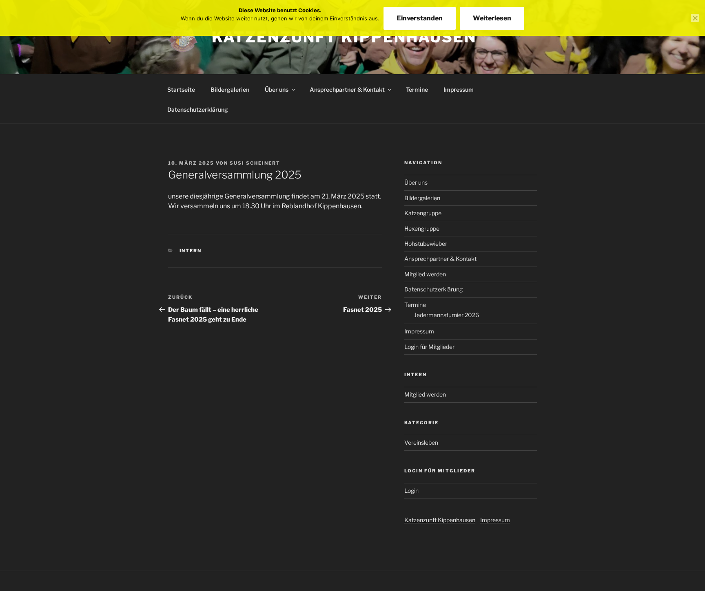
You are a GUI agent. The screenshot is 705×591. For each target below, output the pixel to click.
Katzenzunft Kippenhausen (344, 37)
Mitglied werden (425, 274)
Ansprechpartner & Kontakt (347, 89)
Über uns (276, 89)
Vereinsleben (421, 442)
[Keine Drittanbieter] (695, 18)
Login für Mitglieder (429, 346)
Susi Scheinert (255, 163)
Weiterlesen (492, 18)
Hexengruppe (421, 228)
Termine (417, 89)
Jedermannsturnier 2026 (446, 314)
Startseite (181, 89)
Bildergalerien (230, 89)
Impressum (458, 89)
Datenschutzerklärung (197, 109)
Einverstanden (420, 18)
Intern (191, 251)
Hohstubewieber (425, 243)
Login (411, 490)
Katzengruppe (422, 212)
